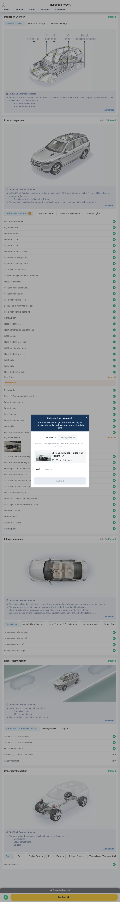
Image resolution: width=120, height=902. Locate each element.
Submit (60, 481)
